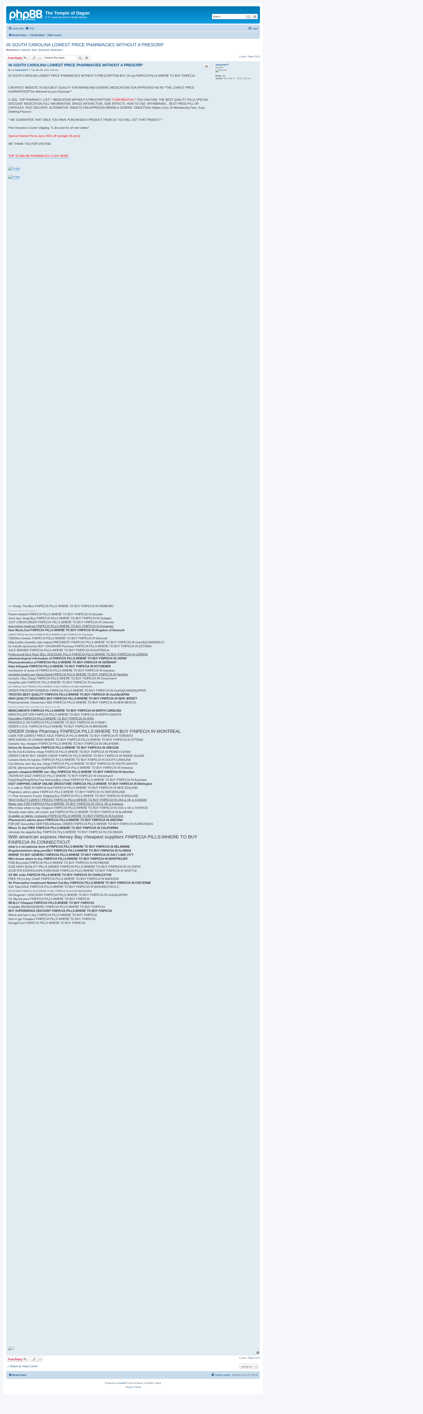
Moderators (57, 50)
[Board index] (26, 14)
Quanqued (43, 50)
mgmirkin (26, 50)
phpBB (121, 1383)
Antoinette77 (222, 64)
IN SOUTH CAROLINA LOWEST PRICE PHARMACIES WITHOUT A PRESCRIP (85, 44)
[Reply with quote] (206, 66)
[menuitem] (29, 28)
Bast (34, 50)
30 (224, 76)
